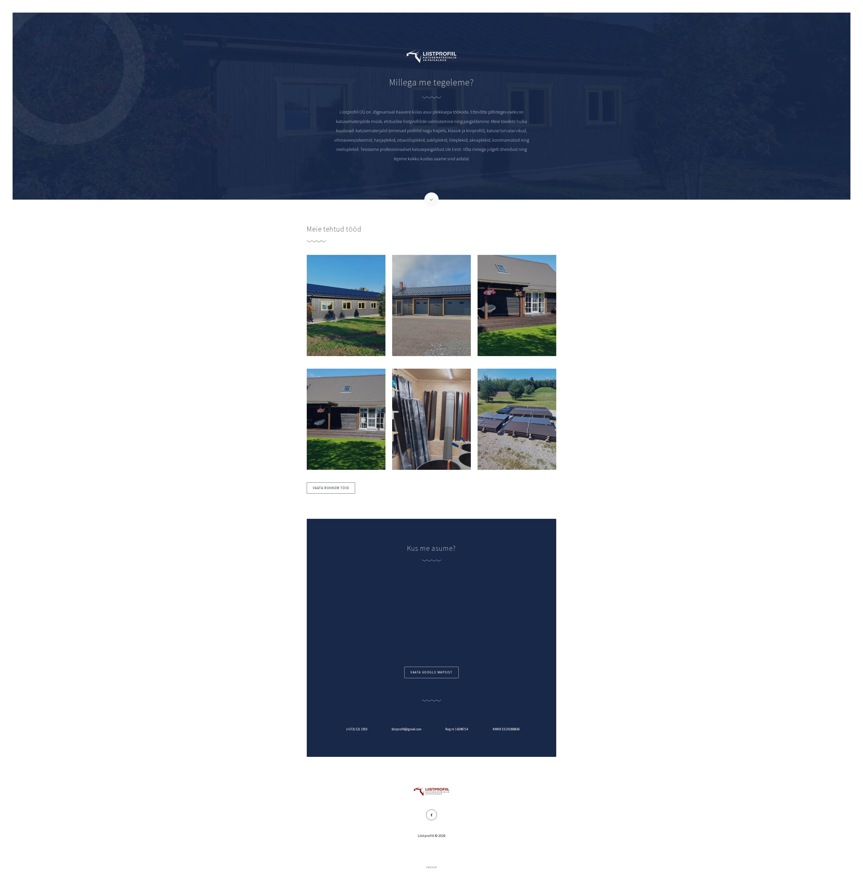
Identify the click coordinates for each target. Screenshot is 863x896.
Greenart (431, 867)
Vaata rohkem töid (331, 488)
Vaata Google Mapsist (431, 672)
